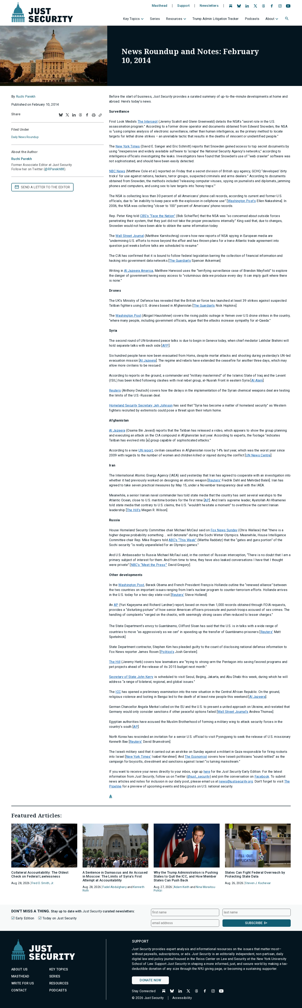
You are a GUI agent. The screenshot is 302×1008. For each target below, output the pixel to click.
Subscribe (254, 923)
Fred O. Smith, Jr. (42, 883)
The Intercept (148, 121)
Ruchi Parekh (26, 96)
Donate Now (150, 980)
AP (207, 500)
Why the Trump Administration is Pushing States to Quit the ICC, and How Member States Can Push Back (186, 876)
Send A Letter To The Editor (45, 187)
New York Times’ (138, 757)
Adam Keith (182, 887)
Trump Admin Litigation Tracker (215, 19)
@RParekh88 (54, 169)
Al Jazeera (148, 360)
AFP (165, 345)
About (269, 19)
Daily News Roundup (25, 137)
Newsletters (209, 5)
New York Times (127, 146)
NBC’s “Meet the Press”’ (149, 565)
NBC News (117, 171)
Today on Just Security (60, 918)
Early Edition (25, 918)
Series (155, 19)
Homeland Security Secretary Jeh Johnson (141, 405)
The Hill (115, 662)
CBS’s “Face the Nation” (157, 216)
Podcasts (252, 19)
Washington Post (128, 316)
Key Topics (131, 19)
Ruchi (21, 159)
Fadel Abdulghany (115, 887)
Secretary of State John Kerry (131, 677)
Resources (174, 19)
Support (183, 5)
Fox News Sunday (224, 530)
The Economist (196, 757)
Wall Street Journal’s (233, 712)
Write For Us (22, 983)
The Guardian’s (180, 261)
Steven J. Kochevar (258, 883)
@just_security (199, 776)
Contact (19, 990)
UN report (145, 450)
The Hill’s (134, 510)
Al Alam (257, 380)
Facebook (262, 776)
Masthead (159, 5)
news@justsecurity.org (236, 781)
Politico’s (167, 652)
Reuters (115, 390)
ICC (118, 692)
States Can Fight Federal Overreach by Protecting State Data (255, 874)
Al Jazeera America (138, 271)
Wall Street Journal (129, 236)
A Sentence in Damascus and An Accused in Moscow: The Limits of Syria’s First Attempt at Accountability (115, 876)
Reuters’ (214, 480)
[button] (287, 19)
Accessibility (182, 998)
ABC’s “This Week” (182, 540)
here (207, 772)
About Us (19, 969)
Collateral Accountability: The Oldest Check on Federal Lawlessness (39, 874)
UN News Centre (258, 455)
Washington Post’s (242, 201)
